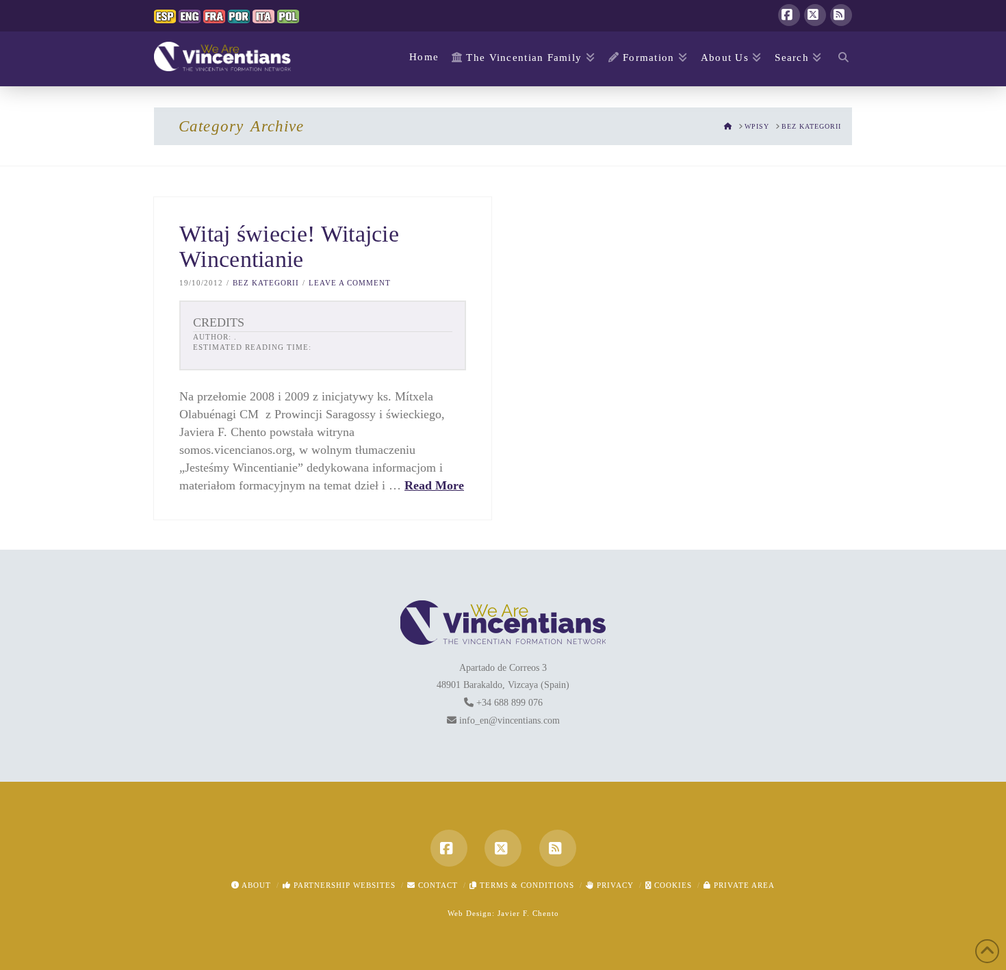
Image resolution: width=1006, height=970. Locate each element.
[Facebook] (789, 15)
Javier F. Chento (528, 913)
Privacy (614, 885)
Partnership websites (343, 885)
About (255, 885)
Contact (436, 885)
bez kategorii (266, 283)
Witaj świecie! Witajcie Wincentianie (289, 246)
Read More (434, 485)
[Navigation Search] (840, 58)
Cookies (672, 885)
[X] (815, 15)
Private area (743, 885)
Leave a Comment (350, 283)
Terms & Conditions (525, 885)
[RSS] (841, 15)
